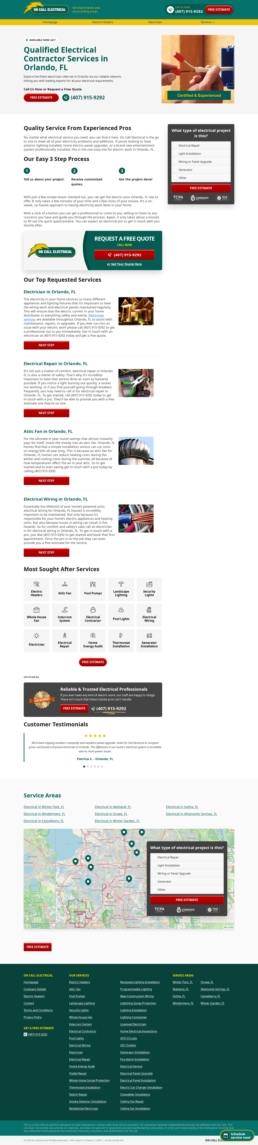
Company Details (35, 989)
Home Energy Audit (82, 1066)
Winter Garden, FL (212, 1003)
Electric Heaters (102, 22)
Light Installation (190, 154)
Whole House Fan (80, 1017)
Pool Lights (76, 1038)
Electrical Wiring (80, 1045)
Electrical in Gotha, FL (182, 807)
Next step (46, 345)
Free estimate (219, 10)
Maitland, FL (181, 989)
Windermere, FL (183, 1003)
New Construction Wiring (137, 996)
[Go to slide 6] (102, 766)
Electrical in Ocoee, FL (111, 814)
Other (183, 178)
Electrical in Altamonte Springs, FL (191, 814)
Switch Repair (78, 1094)
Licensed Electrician (133, 1024)
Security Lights (79, 1010)
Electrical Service (131, 1066)
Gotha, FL (179, 996)
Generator (186, 170)
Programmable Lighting (136, 989)
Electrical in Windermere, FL (44, 814)
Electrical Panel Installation (138, 1080)
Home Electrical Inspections (138, 1031)
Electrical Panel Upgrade (136, 1073)
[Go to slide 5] (98, 766)
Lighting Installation (133, 1010)
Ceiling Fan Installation (135, 1108)
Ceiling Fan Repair (132, 1101)
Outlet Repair (78, 1073)
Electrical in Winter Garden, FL (117, 821)
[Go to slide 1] (84, 766)
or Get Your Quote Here (124, 264)
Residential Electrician (83, 1108)
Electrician (155, 22)
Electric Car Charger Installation (141, 1087)
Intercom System (80, 1024)
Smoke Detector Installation (87, 1101)
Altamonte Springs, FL (215, 989)
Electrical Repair (189, 145)
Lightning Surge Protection (138, 1003)
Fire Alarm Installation (134, 1059)
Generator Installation (135, 1052)
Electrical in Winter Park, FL (44, 807)
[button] (137, 852)
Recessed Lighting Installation (140, 982)
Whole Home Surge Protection (89, 1080)
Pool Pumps (77, 996)
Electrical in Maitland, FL (113, 807)
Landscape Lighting (82, 1003)
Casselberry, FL (210, 996)
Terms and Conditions (38, 1010)
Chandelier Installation (135, 1094)
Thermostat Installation (84, 1087)
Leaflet (229, 927)
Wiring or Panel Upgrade (195, 162)
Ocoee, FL (207, 982)
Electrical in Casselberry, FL (44, 821)
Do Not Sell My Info (114, 1140)
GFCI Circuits (128, 1038)
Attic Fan (75, 989)
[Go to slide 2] (88, 766)
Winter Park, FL (183, 982)
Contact (29, 1003)
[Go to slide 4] (95, 766)
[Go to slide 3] (91, 766)
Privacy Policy (33, 1017)
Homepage (50, 22)
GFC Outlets (128, 1045)
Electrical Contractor (82, 1031)
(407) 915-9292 (127, 254)
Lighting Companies (133, 1017)
